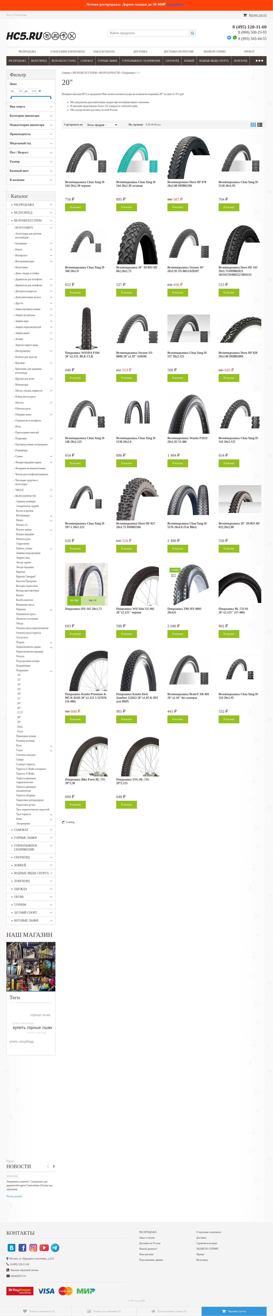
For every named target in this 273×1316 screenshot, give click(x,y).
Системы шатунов (26, 754)
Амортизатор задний (27, 506)
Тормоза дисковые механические (26, 788)
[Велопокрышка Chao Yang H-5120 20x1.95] (240, 157)
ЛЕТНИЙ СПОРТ (25, 912)
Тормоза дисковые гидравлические (26, 780)
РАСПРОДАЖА (27, 51)
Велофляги (20, 255)
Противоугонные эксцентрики (30, 444)
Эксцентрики (23, 823)
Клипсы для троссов (25, 356)
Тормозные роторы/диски (30, 800)
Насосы (18, 402)
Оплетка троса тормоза (28, 632)
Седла (19, 750)
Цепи (19, 818)
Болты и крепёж (24, 510)
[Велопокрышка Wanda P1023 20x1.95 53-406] (188, 413)
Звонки (18, 339)
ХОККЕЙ (189, 60)
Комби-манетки (24, 599)
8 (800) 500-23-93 (252, 32)
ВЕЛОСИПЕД (39, 60)
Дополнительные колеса (27, 297)
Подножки (20, 438)
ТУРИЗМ (20, 904)
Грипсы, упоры (24, 548)
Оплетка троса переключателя (32, 628)
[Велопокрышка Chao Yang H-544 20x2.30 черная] (86, 157)
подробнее (175, 4)
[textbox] (148, 33)
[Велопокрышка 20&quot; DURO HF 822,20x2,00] (240, 499)
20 (149, 124)
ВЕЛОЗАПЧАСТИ (24, 496)
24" (19, 703)
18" (19, 693)
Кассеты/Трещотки (26, 581)
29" (19, 722)
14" (19, 684)
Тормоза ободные (25, 795)
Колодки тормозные (27, 585)
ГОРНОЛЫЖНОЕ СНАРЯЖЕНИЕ (141, 60)
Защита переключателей (27, 327)
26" (19, 707)
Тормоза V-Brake (25, 773)
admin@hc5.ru (18, 1275)
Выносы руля (23, 538)
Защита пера (20, 321)
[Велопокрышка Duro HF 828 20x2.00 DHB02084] (240, 328)
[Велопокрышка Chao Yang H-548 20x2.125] (86, 413)
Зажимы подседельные (28, 553)
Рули (18, 745)
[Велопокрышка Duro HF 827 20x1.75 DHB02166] (137, 499)
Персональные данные (151, 1259)
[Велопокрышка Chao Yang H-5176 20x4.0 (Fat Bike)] (188, 499)
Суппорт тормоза (25, 764)
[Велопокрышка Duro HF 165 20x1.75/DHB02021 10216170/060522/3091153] (240, 243)
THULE (18, 490)
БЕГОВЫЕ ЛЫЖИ (26, 920)
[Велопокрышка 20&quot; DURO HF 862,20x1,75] (137, 243)
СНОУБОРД (172, 60)
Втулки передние (25, 534)
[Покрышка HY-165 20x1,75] (86, 584)
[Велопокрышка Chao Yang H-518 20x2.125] (240, 413)
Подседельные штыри (27, 660)
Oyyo (20, 731)
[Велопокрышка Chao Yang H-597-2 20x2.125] (86, 499)
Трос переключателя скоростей (32, 809)
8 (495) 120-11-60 (249, 26)
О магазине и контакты (67, 51)
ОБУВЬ (19, 896)
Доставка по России (178, 51)
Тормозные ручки (25, 804)
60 (155, 124)
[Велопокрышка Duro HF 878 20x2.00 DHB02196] (188, 157)
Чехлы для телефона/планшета (30, 474)
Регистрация (20, 14)
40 (152, 124)
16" (19, 689)
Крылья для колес (24, 378)
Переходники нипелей (26, 432)
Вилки (19, 520)
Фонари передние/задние (27, 462)
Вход (9, 14)
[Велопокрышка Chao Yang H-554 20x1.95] (240, 669)
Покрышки (22, 670)
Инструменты (21, 350)
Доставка (140, 51)
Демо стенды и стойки (26, 273)
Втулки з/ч (22, 524)
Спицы (19, 759)
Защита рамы (21, 333)
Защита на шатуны (24, 315)
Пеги (17, 426)
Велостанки (20, 267)
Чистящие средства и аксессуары (25, 482)
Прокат (249, 51)
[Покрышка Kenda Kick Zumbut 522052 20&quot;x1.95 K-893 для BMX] (137, 669)
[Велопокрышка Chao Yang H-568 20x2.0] (86, 243)
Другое (18, 303)
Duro (20, 726)
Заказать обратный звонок (24, 1270)
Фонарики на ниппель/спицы (29, 468)
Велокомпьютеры (23, 261)
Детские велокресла (24, 291)
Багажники (20, 243)
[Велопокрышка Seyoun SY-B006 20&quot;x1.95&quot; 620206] (137, 328)
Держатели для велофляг (27, 279)
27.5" (20, 712)
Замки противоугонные (26, 309)
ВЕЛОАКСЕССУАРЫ (64, 60)
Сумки (18, 456)
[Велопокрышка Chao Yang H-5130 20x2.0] (137, 413)
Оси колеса (22, 637)
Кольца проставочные (27, 590)
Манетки (21, 609)
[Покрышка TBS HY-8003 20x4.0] (188, 584)
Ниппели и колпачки (27, 618)
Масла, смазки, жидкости (27, 390)
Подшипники (23, 665)
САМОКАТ (86, 60)
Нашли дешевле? (148, 1248)
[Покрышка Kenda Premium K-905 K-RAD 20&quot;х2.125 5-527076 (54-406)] (86, 669)
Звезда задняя (23, 562)
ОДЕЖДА (20, 889)
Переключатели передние (29, 651)
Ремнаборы (20, 450)
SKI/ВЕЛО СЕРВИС (215, 51)
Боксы (17, 249)
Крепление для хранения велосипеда (27, 370)
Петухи (20, 656)
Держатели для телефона (27, 285)
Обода (19, 623)
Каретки (20, 571)
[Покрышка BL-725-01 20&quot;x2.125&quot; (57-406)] (240, 584)
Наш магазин (146, 1254)
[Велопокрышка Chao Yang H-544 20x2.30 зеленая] (137, 157)
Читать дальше (14, 1196)
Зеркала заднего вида (25, 345)
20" (19, 698)
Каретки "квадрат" (26, 576)
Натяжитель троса (25, 614)
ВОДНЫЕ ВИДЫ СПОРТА (214, 60)
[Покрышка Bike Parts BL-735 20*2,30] (86, 755)
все (159, 124)
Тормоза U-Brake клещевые (31, 768)
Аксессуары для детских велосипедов (27, 235)
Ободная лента (22, 414)
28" (19, 717)
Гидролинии (22, 543)
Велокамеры (23, 515)
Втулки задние (24, 529)
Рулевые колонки (25, 740)
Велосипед (202, 1259)
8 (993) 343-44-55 (252, 38)
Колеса (19, 595)
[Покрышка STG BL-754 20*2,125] (137, 755)
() (42, 1311)
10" (19, 675)
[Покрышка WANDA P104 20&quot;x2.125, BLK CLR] (86, 328)
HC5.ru (134, 1300)
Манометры (20, 384)
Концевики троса (25, 604)
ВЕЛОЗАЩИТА (23, 227)
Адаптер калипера (25, 501)
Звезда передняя (25, 567)
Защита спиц (22, 557)
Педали (20, 642)
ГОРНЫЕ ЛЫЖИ (107, 60)
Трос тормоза (23, 814)
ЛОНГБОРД (240, 60)
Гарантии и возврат (206, 1243)
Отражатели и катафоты (27, 420)
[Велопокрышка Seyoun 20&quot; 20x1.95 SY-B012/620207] (188, 243)
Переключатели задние (28, 646)
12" (19, 679)
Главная (66, 72)
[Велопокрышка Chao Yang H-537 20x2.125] (188, 328)
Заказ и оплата (104, 51)
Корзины (19, 362)
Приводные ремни (26, 736)
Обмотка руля (21, 408)
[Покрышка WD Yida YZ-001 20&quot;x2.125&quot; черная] (137, 584)
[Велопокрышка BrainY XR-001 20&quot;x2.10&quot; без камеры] (188, 669)
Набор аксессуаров (24, 396)
